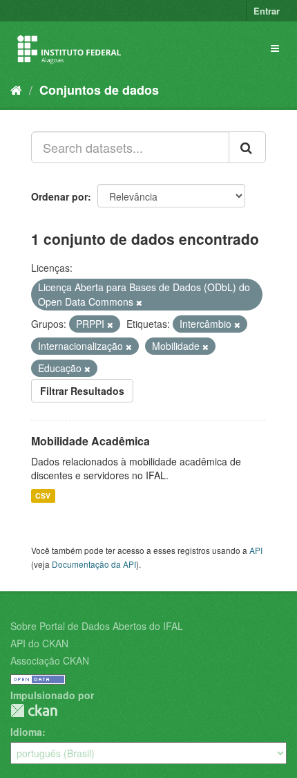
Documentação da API (94, 564)
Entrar (266, 10)
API (255, 550)
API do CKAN (39, 643)
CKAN (33, 710)
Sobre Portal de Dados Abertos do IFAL (96, 626)
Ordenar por (59, 196)
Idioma (26, 732)
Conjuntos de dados (99, 90)
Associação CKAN (49, 660)
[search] (247, 147)
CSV (42, 495)
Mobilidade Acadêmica (90, 441)
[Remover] (139, 302)
